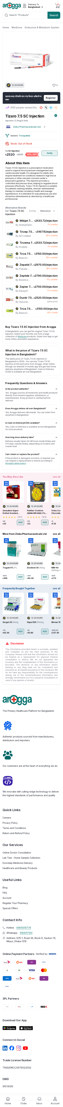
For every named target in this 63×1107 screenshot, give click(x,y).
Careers (7, 817)
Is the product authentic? (17, 389)
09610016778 (23, 927)
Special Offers (10, 908)
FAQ (5, 892)
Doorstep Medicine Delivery (18, 863)
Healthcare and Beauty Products (20, 868)
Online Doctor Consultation (17, 852)
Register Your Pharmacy (15, 903)
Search (54, 15)
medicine (22, 336)
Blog (5, 887)
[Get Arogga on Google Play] (9, 1028)
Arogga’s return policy (15, 463)
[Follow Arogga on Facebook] (11, 1048)
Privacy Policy (10, 822)
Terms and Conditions (14, 828)
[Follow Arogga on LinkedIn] (5, 1048)
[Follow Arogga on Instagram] (18, 1048)
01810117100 (26, 932)
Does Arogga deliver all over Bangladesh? (25, 408)
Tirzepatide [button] (24, 135)
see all (56, 476)
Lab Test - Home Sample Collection (21, 857)
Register (51, 97)
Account (7, 898)
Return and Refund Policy (16, 833)
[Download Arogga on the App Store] (26, 1028)
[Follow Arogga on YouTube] (25, 1048)
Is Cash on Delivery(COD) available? (22, 423)
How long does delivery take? (19, 437)
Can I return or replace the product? (22, 454)
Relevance (45, 211)
